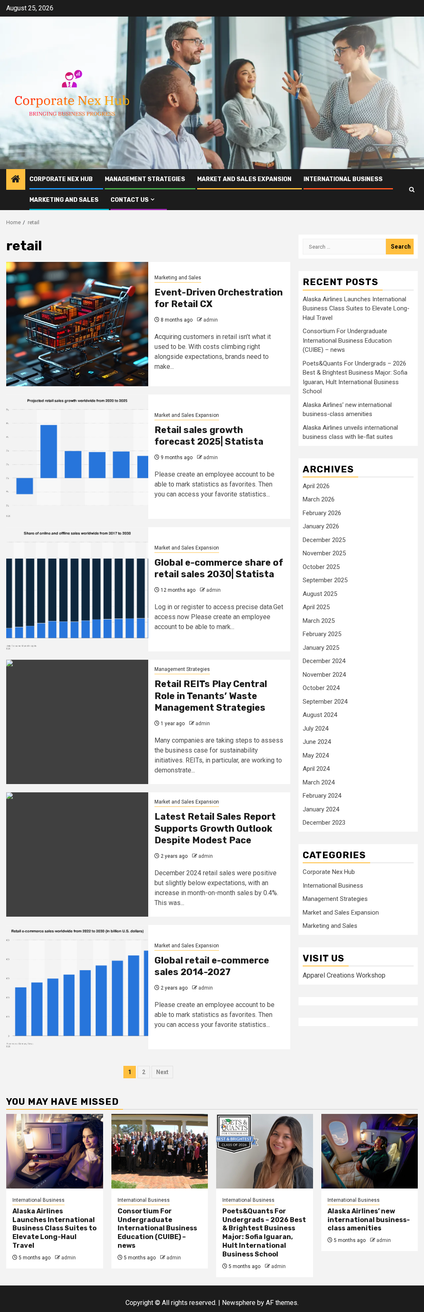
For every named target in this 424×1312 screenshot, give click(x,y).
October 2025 (321, 567)
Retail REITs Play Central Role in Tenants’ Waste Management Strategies (210, 695)
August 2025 (320, 594)
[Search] (412, 190)
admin (210, 320)
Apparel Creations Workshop (344, 975)
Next (162, 1072)
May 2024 (316, 755)
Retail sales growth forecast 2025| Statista (208, 436)
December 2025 (324, 540)
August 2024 (320, 715)
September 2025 (325, 580)
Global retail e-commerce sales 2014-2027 (211, 966)
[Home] (15, 180)
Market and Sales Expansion (244, 179)
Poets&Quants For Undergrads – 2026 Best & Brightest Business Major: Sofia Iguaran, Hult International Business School (264, 1232)
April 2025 (316, 607)
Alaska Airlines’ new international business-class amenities (369, 1219)
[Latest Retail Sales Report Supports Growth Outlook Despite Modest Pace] (77, 854)
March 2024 (319, 782)
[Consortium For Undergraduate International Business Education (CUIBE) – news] (159, 1151)
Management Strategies (145, 179)
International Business (343, 179)
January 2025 (321, 647)
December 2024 (324, 661)
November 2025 (324, 553)
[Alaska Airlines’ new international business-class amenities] (369, 1151)
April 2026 (316, 486)
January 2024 (321, 809)
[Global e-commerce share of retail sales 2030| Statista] (77, 589)
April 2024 (316, 768)
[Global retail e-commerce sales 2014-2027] (77, 987)
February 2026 (322, 513)
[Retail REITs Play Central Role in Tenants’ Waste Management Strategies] (77, 722)
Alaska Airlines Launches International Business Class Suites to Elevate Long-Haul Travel (356, 308)
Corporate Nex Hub (61, 179)
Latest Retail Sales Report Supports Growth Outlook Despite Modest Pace (215, 828)
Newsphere (238, 1303)
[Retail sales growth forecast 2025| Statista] (77, 457)
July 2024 (315, 728)
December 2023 (324, 822)
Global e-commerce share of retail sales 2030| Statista (218, 568)
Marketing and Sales (64, 199)
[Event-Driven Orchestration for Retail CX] (77, 324)
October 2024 (321, 688)
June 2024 (317, 742)
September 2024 (325, 701)
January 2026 (321, 526)
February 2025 (322, 634)
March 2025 (319, 621)
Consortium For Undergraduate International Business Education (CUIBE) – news (347, 340)
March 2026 (319, 499)
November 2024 (324, 674)
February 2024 (322, 795)
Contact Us (130, 199)
